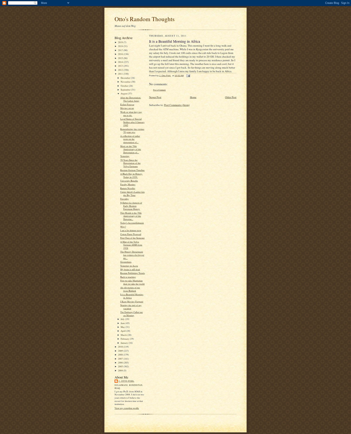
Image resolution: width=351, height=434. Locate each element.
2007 (121, 358)
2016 (121, 54)
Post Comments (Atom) (177, 105)
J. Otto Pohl (126, 380)
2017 (121, 50)
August (124, 93)
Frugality (124, 198)
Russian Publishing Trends (132, 273)
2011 (121, 73)
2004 (121, 370)
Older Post (230, 97)
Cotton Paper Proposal (130, 234)
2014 (121, 61)
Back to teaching (128, 276)
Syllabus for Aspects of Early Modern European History (131, 205)
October (125, 85)
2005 (121, 366)
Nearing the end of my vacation (131, 307)
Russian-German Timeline (132, 170)
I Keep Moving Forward (131, 301)
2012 (121, 69)
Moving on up (127, 108)
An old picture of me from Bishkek (130, 289)
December (126, 77)
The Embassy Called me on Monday (131, 314)
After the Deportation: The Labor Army (130, 99)
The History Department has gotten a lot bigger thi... (132, 255)
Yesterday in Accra (129, 265)
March (124, 334)
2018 (121, 46)
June (123, 323)
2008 (121, 354)
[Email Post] (188, 75)
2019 (121, 42)
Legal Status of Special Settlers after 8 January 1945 (132, 122)
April (123, 330)
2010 (121, 346)
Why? (123, 226)
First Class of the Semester (132, 237)
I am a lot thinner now (130, 230)
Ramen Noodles (127, 188)
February (125, 338)
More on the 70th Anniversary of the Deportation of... (130, 149)
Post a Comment (159, 90)
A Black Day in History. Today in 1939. (131, 175)
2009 (121, 350)
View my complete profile (127, 408)
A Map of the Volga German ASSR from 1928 (131, 245)
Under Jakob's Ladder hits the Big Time (132, 193)
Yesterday (124, 156)
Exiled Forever (127, 104)
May (123, 326)
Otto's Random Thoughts (144, 19)
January (125, 342)
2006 (121, 362)
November (126, 81)
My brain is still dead (130, 269)
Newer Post (155, 97)
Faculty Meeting (127, 184)
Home (193, 97)
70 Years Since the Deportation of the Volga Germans (130, 163)
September (126, 89)
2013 (121, 65)
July (123, 319)
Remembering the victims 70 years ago (132, 131)
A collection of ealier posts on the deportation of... (130, 139)
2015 (121, 58)
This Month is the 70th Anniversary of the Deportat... (131, 216)
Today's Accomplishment (132, 222)
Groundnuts (125, 261)
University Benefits (129, 180)
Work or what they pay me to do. (131, 113)
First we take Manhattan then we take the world (132, 282)
